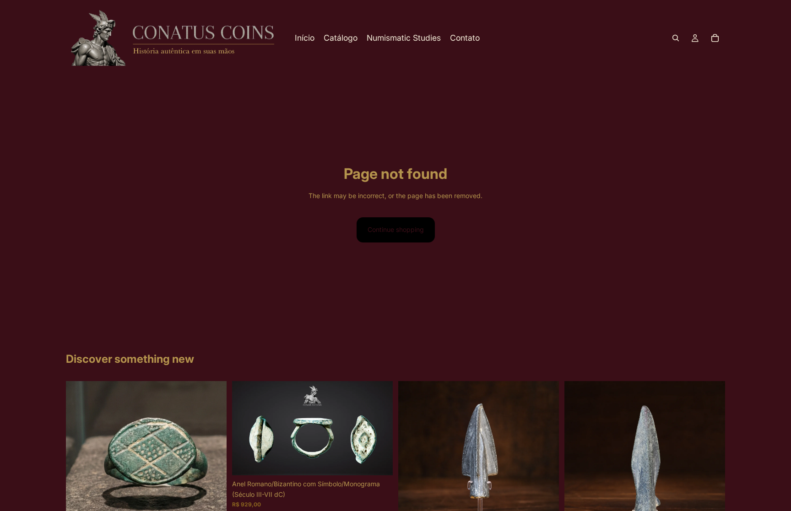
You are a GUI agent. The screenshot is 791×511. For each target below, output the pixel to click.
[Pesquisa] (676, 38)
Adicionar (386, 461)
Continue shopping (396, 229)
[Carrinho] (715, 38)
